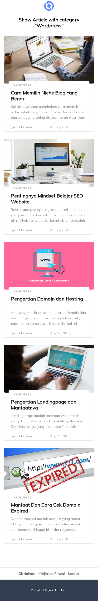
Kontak (73, 573)
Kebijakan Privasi (52, 573)
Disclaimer (27, 573)
